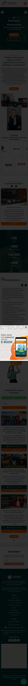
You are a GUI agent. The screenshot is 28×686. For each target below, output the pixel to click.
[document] (14, 343)
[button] (26, 327)
